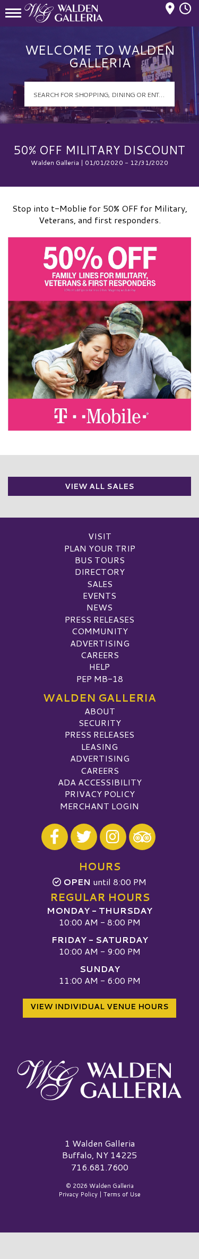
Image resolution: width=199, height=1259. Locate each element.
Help (99, 666)
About (99, 711)
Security (100, 722)
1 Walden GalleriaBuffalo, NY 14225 (99, 1149)
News (99, 607)
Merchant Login (99, 806)
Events (99, 595)
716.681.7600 (99, 1167)
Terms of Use (122, 1194)
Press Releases (99, 619)
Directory (100, 571)
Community (100, 631)
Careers (100, 655)
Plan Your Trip (99, 548)
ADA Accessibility (100, 782)
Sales (100, 584)
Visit (99, 536)
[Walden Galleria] (99, 1080)
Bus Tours (100, 560)
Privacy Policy (100, 794)
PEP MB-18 (99, 678)
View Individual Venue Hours (99, 1006)
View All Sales (99, 486)
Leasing (99, 746)
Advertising (99, 643)
